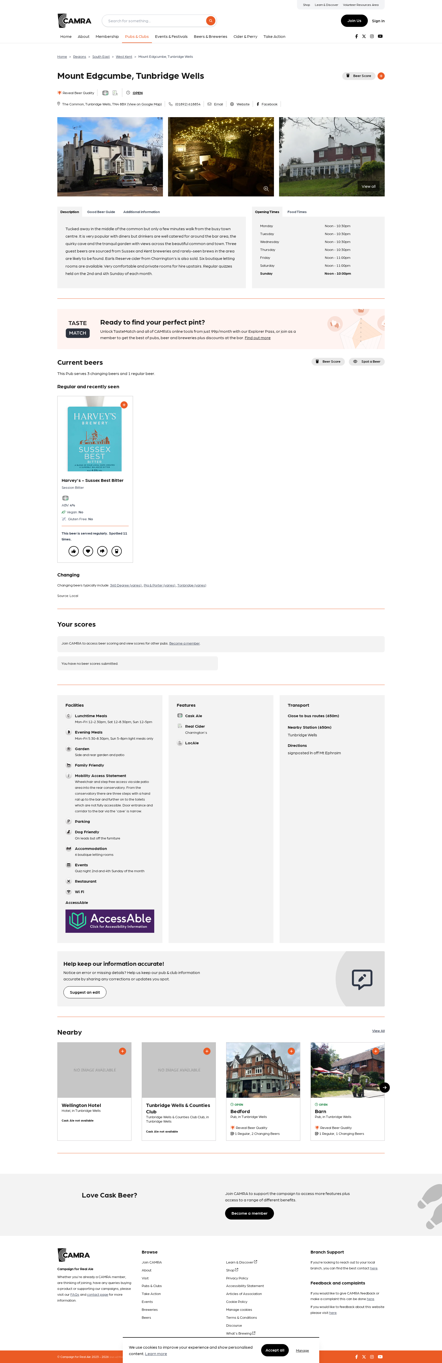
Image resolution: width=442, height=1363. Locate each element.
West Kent (124, 56)
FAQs (74, 1294)
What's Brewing (239, 1333)
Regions (79, 56)
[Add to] (381, 76)
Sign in (378, 20)
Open (138, 93)
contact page (97, 1294)
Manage (302, 1350)
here (374, 1268)
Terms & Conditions (241, 1317)
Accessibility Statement (245, 1285)
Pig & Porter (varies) (160, 585)
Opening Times (267, 211)
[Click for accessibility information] (109, 921)
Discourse (234, 1325)
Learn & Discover (326, 4)
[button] (385, 1087)
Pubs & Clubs (152, 1285)
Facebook (270, 104)
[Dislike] (102, 551)
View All (378, 1030)
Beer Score (362, 75)
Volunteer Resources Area (361, 4)
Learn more (156, 1353)
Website (243, 104)
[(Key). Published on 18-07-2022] (347, 1092)
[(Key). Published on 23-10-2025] (263, 1092)
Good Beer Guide (101, 211)
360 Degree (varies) (126, 585)
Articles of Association (244, 1293)
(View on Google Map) (144, 104)
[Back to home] (74, 21)
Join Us (354, 20)
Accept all (275, 1350)
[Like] (74, 551)
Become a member (184, 643)
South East (101, 56)
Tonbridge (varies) (191, 585)
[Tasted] (117, 551)
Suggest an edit (85, 992)
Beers (146, 1317)
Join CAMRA (152, 1262)
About (146, 1270)
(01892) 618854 (188, 104)
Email (218, 104)
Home (62, 56)
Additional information (141, 211)
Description (69, 211)
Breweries (150, 1309)
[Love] (88, 551)
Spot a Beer (370, 361)
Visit (145, 1278)
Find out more (258, 337)
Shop (306, 4)
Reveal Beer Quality (78, 93)
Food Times (297, 211)
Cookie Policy (236, 1301)
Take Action (151, 1293)
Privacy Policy (237, 1278)
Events (147, 1301)
